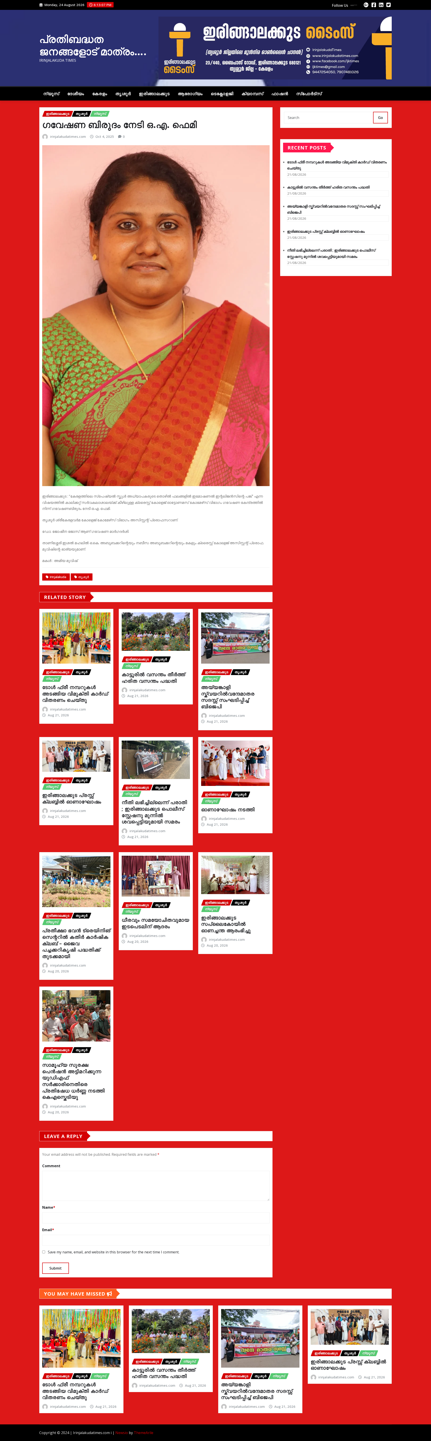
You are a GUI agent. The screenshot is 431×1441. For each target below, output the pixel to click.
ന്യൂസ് (51, 93)
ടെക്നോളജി (222, 93)
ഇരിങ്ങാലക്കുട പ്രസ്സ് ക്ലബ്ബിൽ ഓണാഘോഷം (71, 798)
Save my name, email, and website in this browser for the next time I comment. (113, 1252)
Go (380, 117)
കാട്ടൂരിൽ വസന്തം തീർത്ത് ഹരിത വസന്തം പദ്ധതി (153, 677)
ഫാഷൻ (279, 93)
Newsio (121, 1432)
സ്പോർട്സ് (309, 93)
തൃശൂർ (123, 93)
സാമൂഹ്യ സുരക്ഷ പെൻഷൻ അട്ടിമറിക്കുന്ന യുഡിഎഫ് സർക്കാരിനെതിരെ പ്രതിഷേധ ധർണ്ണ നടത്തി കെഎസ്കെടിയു (73, 1080)
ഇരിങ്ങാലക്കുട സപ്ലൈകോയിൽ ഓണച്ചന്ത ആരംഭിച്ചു (226, 924)
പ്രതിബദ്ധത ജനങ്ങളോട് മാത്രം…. (93, 45)
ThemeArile (143, 1432)
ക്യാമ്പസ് (252, 93)
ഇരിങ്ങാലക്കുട (154, 93)
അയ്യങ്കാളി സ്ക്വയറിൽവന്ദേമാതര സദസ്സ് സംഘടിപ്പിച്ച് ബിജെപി (228, 697)
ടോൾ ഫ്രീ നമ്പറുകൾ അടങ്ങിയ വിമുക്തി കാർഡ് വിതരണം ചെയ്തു (75, 693)
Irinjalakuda (58, 577)
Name (48, 1207)
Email (48, 1229)
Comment (51, 1165)
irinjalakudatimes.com (68, 136)
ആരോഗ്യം (190, 93)
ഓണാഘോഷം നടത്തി (228, 809)
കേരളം (99, 93)
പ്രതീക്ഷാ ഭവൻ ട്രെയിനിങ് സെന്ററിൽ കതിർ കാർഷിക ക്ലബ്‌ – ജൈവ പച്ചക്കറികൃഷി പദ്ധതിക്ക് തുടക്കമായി (76, 943)
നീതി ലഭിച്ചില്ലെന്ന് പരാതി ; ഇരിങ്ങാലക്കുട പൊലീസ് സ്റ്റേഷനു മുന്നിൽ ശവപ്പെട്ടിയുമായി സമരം (154, 812)
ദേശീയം (75, 93)
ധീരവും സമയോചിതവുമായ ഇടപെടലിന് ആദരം (155, 923)
